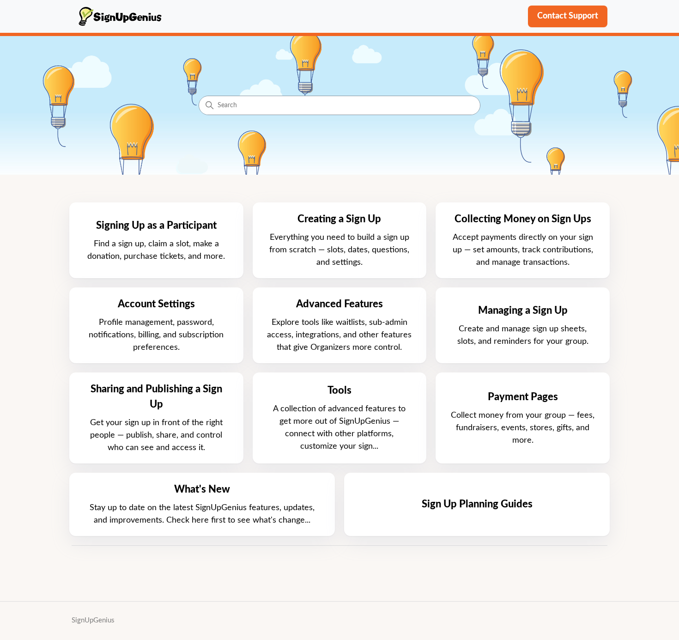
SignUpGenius (93, 620)
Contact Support (567, 16)
